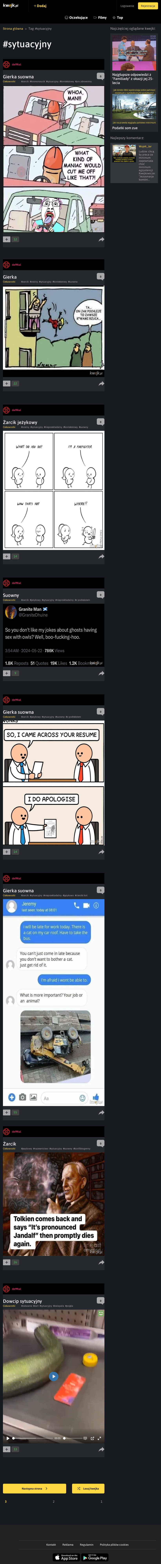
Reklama (67, 1544)
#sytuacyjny (52, 81)
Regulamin (86, 1544)
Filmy (102, 17)
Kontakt (51, 1544)
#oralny (34, 281)
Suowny (11, 595)
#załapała (58, 1306)
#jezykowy (35, 600)
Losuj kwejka (91, 1488)
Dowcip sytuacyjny (22, 1301)
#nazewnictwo (40, 1148)
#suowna (73, 281)
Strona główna (13, 28)
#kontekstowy (67, 81)
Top (120, 17)
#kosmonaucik (37, 81)
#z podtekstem (82, 600)
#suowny (83, 427)
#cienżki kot (81, 895)
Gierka (10, 277)
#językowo (68, 895)
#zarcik (25, 81)
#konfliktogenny (81, 1148)
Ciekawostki (9, 81)
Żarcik (9, 1143)
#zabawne (26, 1306)
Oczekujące (78, 17)
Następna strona (32, 1488)
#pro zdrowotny (83, 81)
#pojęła (69, 1306)
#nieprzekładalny (53, 427)
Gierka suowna (18, 76)
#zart (35, 1306)
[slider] (32, 1438)
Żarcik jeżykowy (20, 422)
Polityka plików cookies (114, 1544)
